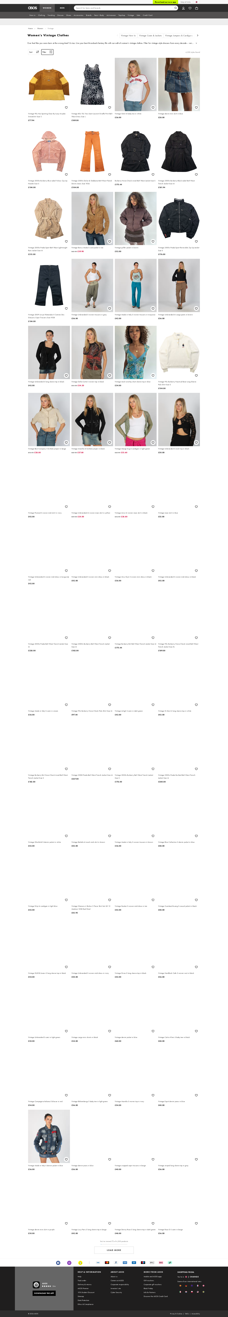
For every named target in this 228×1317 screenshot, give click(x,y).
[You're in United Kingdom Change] (196, 2)
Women (40, 28)
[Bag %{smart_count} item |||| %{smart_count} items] (196, 8)
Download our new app (165, 2)
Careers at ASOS (117, 1280)
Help (79, 1276)
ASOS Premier (83, 1288)
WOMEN (47, 8)
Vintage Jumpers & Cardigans (179, 35)
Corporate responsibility (120, 1284)
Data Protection (83, 1300)
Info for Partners (150, 1292)
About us (114, 1276)
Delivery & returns (84, 1284)
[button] (180, 1286)
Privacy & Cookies (176, 1314)
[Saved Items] (190, 8)
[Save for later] (66, 107)
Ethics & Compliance (86, 1304)
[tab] (32, 15)
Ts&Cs (187, 1314)
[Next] (198, 36)
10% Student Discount (86, 1292)
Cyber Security (116, 1292)
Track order (82, 1280)
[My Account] (183, 8)
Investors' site (116, 1288)
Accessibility (196, 1314)
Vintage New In (128, 35)
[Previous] (117, 36)
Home (30, 28)
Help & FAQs (186, 2)
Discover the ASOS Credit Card (156, 1296)
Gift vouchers (149, 1280)
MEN (62, 8)
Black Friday (148, 1288)
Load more (114, 1250)
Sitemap (81, 1296)
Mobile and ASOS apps (153, 1276)
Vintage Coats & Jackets (150, 35)
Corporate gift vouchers (153, 1284)
